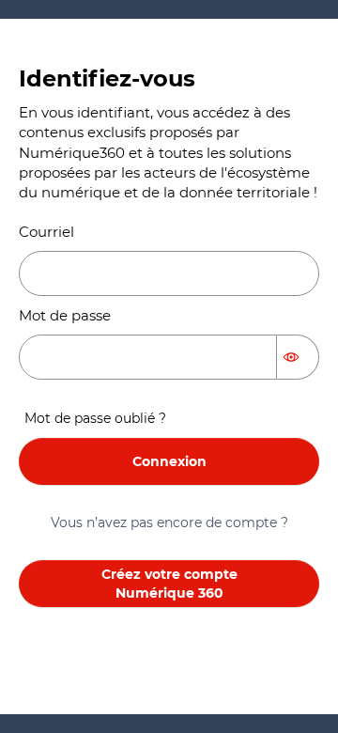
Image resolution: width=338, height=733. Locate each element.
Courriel (46, 232)
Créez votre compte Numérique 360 (169, 583)
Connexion (169, 461)
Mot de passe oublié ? (95, 418)
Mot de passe (65, 315)
